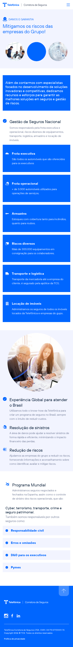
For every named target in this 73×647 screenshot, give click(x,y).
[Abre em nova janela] (6, 616)
